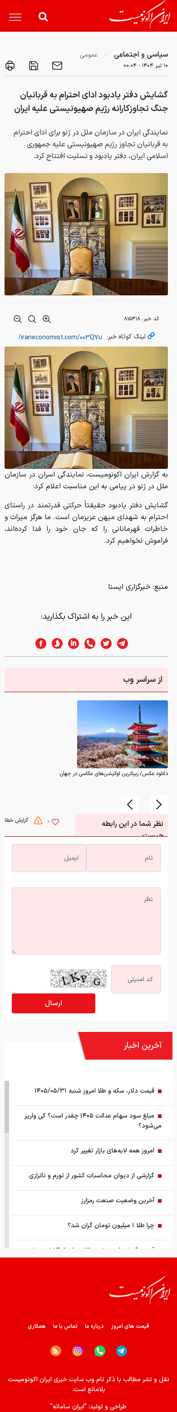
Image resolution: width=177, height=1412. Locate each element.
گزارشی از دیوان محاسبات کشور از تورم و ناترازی (91, 1176)
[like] (55, 823)
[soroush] (54, 643)
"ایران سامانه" (68, 1407)
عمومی (89, 55)
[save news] (32, 65)
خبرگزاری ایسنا (129, 587)
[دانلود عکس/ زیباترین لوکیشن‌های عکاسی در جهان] (122, 734)
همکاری (37, 1326)
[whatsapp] (87, 643)
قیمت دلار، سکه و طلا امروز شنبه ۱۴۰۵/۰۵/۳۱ (94, 1091)
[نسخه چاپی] (10, 65)
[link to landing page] (140, 14)
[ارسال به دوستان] (56, 65)
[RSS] (55, 1350)
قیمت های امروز (130, 1326)
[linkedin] (71, 643)
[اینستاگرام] (78, 1351)
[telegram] (127, 643)
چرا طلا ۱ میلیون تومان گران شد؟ (111, 1225)
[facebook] (38, 643)
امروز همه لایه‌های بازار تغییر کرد (112, 1151)
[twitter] (103, 643)
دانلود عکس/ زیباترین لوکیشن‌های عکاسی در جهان (113, 774)
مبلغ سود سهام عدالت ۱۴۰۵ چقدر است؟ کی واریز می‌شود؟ (93, 1121)
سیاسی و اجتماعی (141, 54)
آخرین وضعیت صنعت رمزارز (117, 1200)
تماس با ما (65, 1326)
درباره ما (94, 1326)
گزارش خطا (17, 820)
